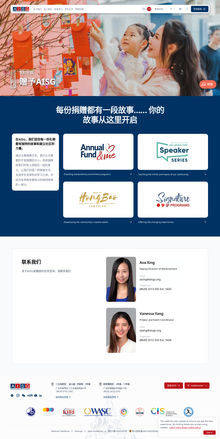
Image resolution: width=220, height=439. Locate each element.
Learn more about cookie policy (185, 427)
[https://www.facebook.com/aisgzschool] (12, 395)
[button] (200, 9)
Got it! (210, 432)
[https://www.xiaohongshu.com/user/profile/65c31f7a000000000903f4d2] (30, 395)
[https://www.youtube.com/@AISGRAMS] (35, 395)
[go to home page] (21, 9)
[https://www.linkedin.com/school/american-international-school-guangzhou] (41, 395)
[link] (98, 174)
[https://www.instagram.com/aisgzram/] (17, 395)
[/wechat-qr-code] (23, 395)
